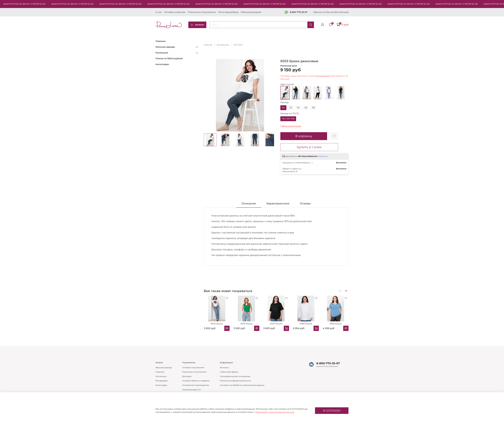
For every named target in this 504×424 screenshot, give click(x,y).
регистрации (323, 76)
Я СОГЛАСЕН (331, 410)
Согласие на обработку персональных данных (242, 385)
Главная (208, 45)
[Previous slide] (208, 95)
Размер (284, 102)
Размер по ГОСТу (289, 113)
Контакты (224, 367)
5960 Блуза (306, 324)
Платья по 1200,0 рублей (169, 58)
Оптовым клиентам (175, 12)
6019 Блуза (246, 324)
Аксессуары (162, 64)
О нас (159, 12)
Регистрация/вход (228, 12)
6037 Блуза (276, 324)
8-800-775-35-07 (298, 12)
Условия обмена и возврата (195, 380)
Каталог (199, 24)
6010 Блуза (217, 324)
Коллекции (223, 45)
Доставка (186, 376)
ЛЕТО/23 (237, 45)
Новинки (161, 41)
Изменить (323, 156)
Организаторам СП (191, 389)
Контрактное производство (195, 385)
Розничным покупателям (202, 12)
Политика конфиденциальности (235, 380)
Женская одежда (165, 47)
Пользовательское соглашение (235, 376)
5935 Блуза (335, 324)
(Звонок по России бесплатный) (330, 12)
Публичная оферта (229, 372)
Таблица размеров (251, 12)
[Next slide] (272, 95)
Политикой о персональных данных (274, 412)
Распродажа (161, 380)
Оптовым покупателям (193, 367)
